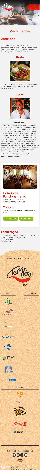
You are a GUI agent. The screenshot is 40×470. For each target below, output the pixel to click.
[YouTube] (25, 455)
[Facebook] (21, 455)
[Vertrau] (8, 316)
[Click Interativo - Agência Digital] (5, 469)
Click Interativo (29, 469)
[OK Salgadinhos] (20, 417)
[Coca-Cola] (20, 426)
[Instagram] (18, 455)
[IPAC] (8, 360)
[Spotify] (14, 455)
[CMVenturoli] (8, 328)
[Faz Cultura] (20, 433)
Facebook (27, 218)
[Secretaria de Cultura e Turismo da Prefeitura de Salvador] (8, 381)
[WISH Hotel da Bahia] (31, 299)
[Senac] (8, 338)
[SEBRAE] (8, 350)
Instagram (12, 218)
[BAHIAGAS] (8, 373)
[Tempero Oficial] (8, 12)
